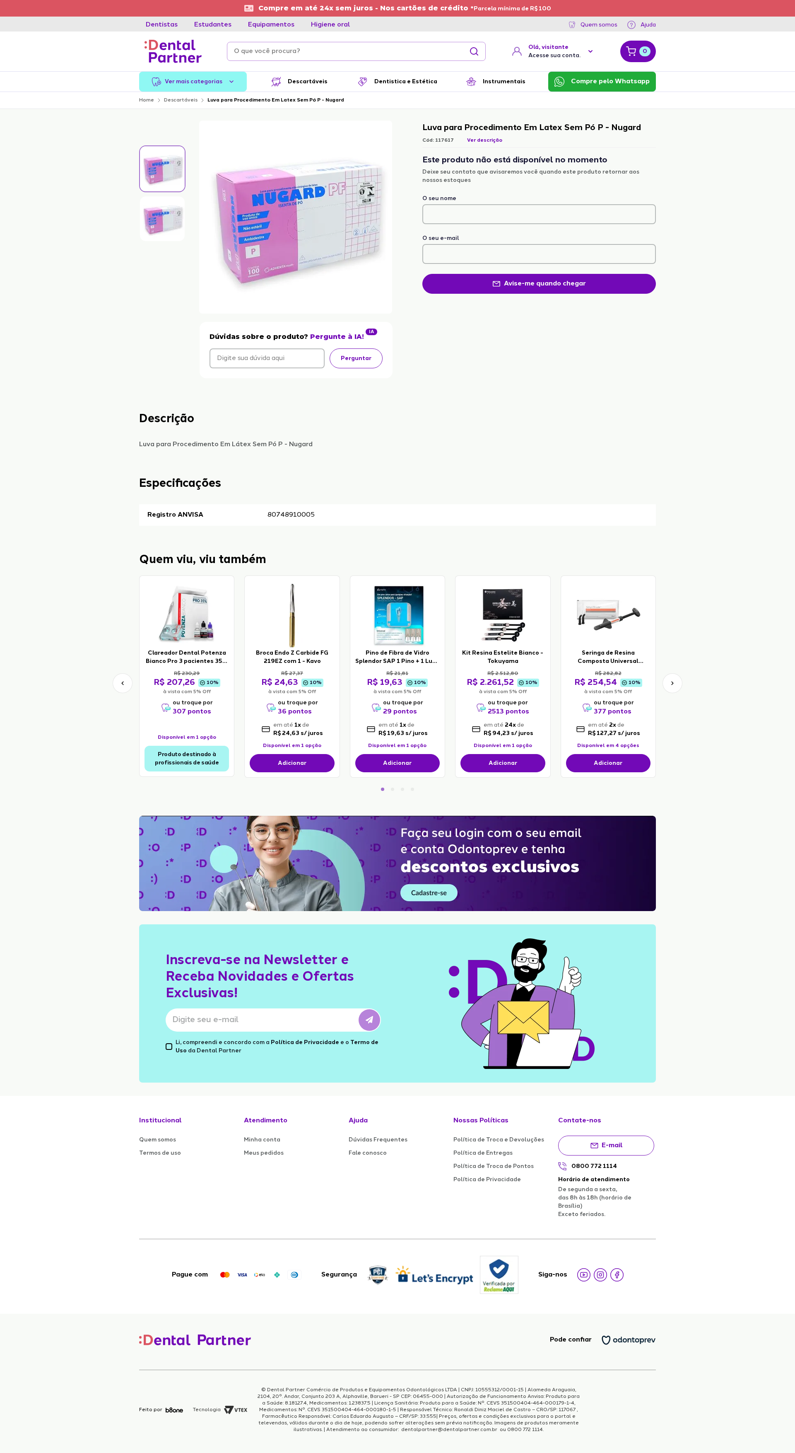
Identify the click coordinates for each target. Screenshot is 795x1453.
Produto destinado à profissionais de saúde (187, 759)
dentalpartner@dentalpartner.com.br (449, 1429)
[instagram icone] (600, 1274)
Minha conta (262, 1140)
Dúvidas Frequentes (378, 1140)
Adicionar (292, 763)
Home (146, 100)
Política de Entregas (483, 1153)
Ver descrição (484, 140)
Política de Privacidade (305, 1042)
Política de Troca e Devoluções (498, 1140)
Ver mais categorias (193, 82)
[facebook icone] (617, 1274)
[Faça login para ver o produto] (187, 615)
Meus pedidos (264, 1153)
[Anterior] (122, 683)
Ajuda (648, 25)
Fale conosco (368, 1153)
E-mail (612, 1145)
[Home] (173, 51)
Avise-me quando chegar (545, 283)
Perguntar (356, 358)
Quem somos (599, 25)
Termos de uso (160, 1153)
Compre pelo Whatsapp (610, 81)
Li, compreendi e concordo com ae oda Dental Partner (277, 1047)
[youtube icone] (583, 1274)
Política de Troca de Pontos (493, 1166)
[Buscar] (474, 51)
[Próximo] (672, 683)
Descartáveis (181, 100)
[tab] (161, 24)
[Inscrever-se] (369, 1020)
